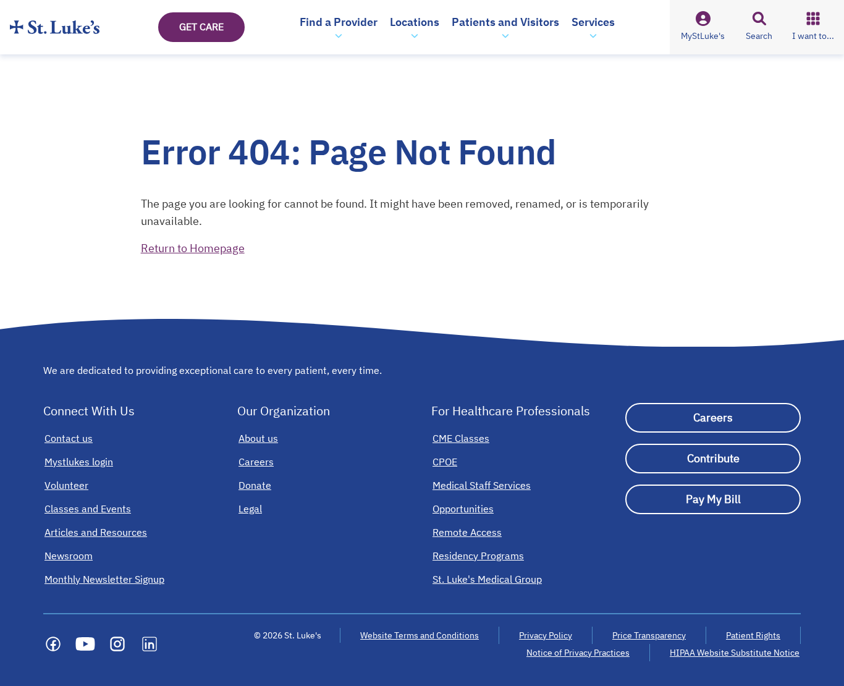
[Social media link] (53, 644)
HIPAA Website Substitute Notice (735, 652)
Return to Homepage (193, 248)
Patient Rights (753, 635)
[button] (339, 27)
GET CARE (201, 26)
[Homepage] (54, 27)
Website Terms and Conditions (419, 635)
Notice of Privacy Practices (578, 652)
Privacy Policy (545, 635)
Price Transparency (649, 635)
